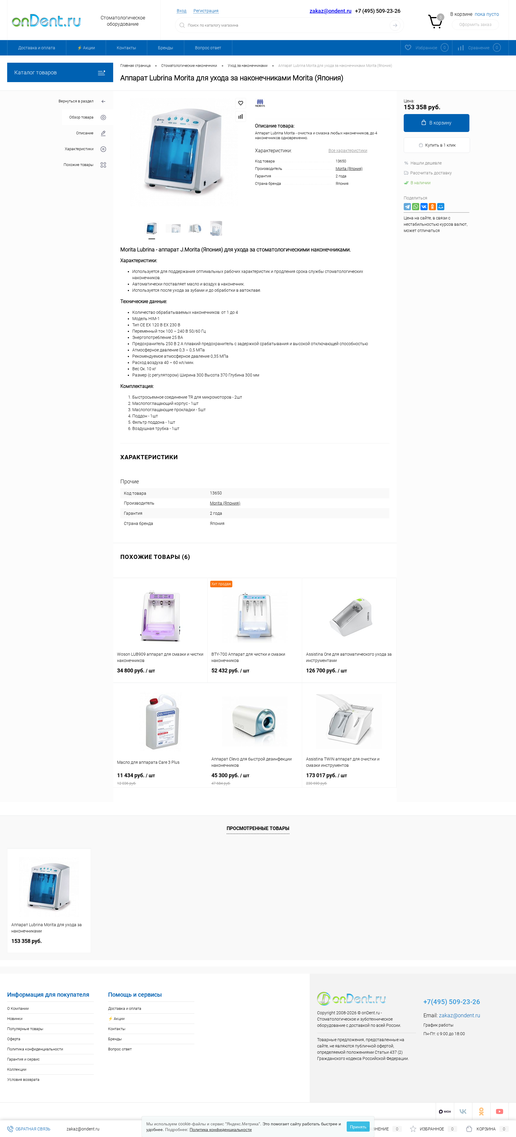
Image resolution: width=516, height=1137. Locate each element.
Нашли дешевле (426, 163)
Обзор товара (81, 117)
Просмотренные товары (258, 828)
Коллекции (16, 1069)
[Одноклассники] (432, 206)
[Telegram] (407, 206)
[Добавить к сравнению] (240, 116)
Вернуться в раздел (76, 101)
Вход (181, 10)
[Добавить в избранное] (240, 103)
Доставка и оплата (36, 47)
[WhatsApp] (415, 206)
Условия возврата (23, 1079)
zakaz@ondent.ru (330, 11)
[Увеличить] (184, 152)
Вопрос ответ (208, 47)
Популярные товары (25, 1029)
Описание (84, 133)
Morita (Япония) (349, 168)
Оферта (13, 1039)
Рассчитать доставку (431, 172)
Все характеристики (347, 150)
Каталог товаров (35, 72)
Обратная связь (32, 1129)
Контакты (126, 47)
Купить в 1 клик (440, 145)
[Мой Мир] (440, 206)
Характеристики (79, 149)
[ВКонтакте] (424, 206)
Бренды (165, 47)
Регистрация (206, 10)
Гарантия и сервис (23, 1059)
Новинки (14, 1018)
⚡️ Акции (86, 47)
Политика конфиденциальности (35, 1049)
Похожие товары (78, 164)
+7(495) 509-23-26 (451, 1002)
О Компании (18, 1008)
